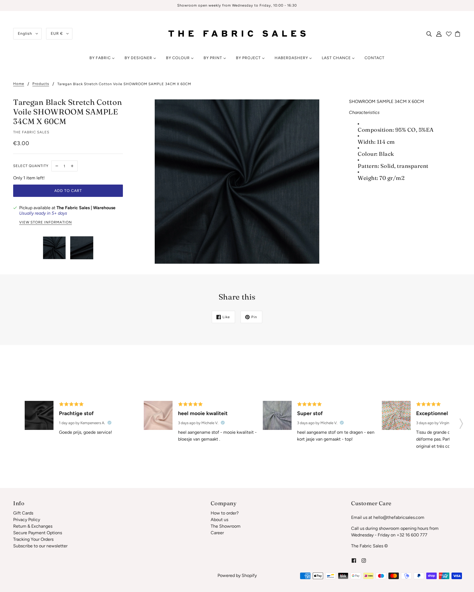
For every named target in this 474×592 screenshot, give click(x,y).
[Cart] (458, 33)
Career (217, 532)
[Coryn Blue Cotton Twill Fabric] (277, 415)
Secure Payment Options (37, 532)
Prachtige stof (76, 413)
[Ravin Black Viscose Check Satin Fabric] (39, 415)
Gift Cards (23, 513)
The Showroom (226, 526)
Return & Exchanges (32, 526)
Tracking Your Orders (33, 539)
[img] (429, 33)
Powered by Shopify (237, 575)
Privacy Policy (26, 519)
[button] (461, 422)
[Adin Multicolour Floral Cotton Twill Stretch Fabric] (396, 415)
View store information (45, 222)
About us (219, 519)
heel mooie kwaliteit (203, 413)
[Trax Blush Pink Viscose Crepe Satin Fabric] (158, 415)
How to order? (225, 513)
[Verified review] (109, 423)
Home (18, 84)
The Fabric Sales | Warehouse (86, 207)
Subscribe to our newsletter (40, 545)
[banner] (237, 33)
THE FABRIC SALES (31, 132)
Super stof (310, 413)
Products (40, 84)
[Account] (439, 33)
